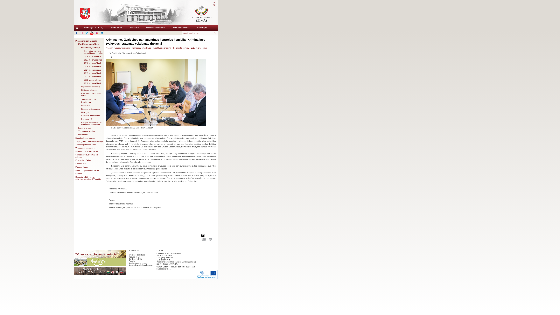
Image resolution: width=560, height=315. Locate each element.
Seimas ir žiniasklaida (90, 116)
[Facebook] (76, 33)
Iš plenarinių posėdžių (90, 87)
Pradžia (109, 48)
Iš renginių (85, 112)
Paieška (132, 261)
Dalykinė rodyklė (135, 259)
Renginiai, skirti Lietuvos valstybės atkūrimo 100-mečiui (88, 178)
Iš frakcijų (85, 106)
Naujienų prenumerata (138, 263)
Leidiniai (78, 174)
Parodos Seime (81, 167)
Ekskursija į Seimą (83, 160)
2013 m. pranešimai (92, 73)
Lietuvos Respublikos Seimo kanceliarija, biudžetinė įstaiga (175, 268)
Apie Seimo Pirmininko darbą (90, 94)
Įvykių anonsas (84, 128)
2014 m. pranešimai (92, 70)
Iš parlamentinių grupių (90, 109)
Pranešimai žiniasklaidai (86, 41)
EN (214, 5)
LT (214, 2)
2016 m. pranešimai (92, 63)
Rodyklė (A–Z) (134, 257)
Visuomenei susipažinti (85, 148)
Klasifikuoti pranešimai (88, 44)
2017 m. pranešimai (93, 60)
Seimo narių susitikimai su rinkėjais (86, 156)
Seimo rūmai (80, 164)
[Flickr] (81, 33)
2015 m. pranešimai (92, 66)
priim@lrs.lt (165, 260)
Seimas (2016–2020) (93, 27)
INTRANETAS (134, 251)
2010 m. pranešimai (92, 83)
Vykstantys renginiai (87, 131)
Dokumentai (83, 135)
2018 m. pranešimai (92, 56)
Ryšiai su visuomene (155, 27)
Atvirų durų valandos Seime (87, 170)
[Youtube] (92, 33)
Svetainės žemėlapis (137, 255)
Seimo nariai (116, 27)
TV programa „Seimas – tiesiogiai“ (89, 141)
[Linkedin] (102, 33)
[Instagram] (97, 33)
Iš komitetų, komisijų (90, 48)
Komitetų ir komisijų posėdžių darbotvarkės (93, 52)
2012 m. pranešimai (92, 77)
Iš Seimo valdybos (89, 90)
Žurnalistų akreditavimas (85, 145)
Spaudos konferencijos (85, 138)
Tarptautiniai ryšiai (89, 99)
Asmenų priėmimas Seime (86, 151)
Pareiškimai (86, 102)
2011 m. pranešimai (92, 80)
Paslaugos (202, 27)
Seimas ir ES (86, 119)
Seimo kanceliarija (181, 27)
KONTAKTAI (161, 251)
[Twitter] (87, 33)
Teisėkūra (134, 27)
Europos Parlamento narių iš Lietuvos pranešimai (92, 123)
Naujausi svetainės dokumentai (141, 265)
